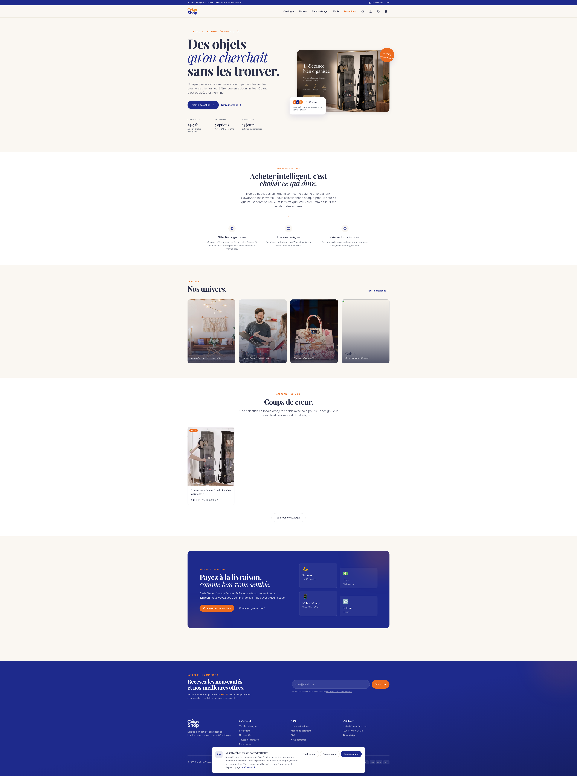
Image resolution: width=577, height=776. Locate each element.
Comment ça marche (251, 608)
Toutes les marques (249, 739)
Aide (387, 3)
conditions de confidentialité (339, 691)
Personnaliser (330, 754)
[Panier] (386, 11)
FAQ (293, 735)
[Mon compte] (370, 11)
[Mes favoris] (378, 11)
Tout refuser (309, 754)
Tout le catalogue (377, 290)
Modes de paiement (301, 730)
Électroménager (320, 11)
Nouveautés (245, 735)
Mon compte (377, 3)
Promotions (350, 11)
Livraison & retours (300, 726)
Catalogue (288, 11)
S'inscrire (380, 684)
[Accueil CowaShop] (192, 11)
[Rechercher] (362, 11)
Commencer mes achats (217, 608)
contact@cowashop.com (355, 726)
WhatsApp (351, 735)
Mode (336, 11)
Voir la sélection (201, 104)
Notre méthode (229, 104)
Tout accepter (351, 754)
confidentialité (248, 767)
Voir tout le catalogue (288, 517)
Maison (303, 11)
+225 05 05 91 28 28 (353, 730)
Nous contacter (298, 739)
